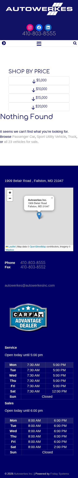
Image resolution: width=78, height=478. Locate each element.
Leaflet (12, 246)
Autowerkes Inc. (23, 473)
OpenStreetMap (38, 246)
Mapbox (10, 249)
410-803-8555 (39, 34)
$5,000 (41, 80)
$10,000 (41, 89)
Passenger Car (23, 137)
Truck (72, 137)
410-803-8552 (33, 267)
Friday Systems (59, 473)
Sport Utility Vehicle (51, 137)
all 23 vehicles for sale (20, 142)
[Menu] (39, 43)
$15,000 (41, 98)
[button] (39, 215)
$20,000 (40, 106)
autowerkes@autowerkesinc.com (30, 285)
